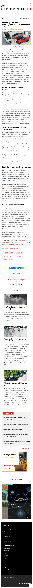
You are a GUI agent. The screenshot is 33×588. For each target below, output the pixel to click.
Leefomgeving (7, 541)
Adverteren (7, 565)
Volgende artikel (21, 279)
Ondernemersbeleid (8, 259)
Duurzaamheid (19, 256)
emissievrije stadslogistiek (21, 178)
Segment (4, 484)
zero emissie (19, 252)
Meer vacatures (26, 448)
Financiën (6, 534)
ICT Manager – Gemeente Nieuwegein (12, 429)
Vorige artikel (12, 279)
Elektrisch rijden (14, 248)
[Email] (10, 268)
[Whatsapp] (22, 268)
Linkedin (6, 555)
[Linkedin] (19, 268)
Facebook (6, 550)
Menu (5, 18)
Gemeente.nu (16, 8)
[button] (27, 517)
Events (5, 558)
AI (4, 531)
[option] (16, 501)
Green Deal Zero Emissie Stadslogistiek (12, 244)
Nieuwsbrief (25, 3)
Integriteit (6, 538)
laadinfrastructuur (7, 190)
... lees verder (18, 404)
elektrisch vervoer (8, 252)
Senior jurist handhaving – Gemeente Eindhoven (15, 424)
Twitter (5, 553)
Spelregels (6, 570)
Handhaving (7, 536)
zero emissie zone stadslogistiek (20, 69)
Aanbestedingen (8, 529)
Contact (18, 3)
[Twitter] (16, 268)
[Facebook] (13, 268)
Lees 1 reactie (16, 273)
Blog (11, 256)
